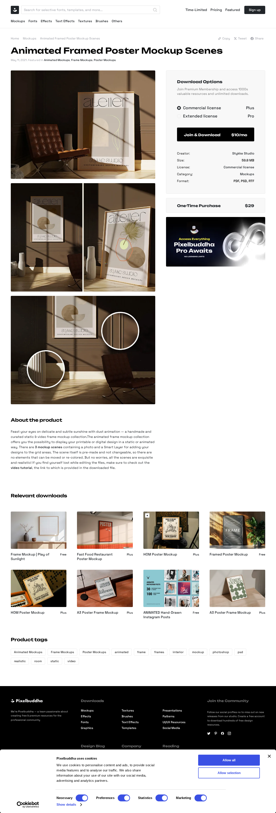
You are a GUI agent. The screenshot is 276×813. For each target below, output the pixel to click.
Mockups (18, 21)
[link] (147, 515)
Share (259, 38)
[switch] (124, 797)
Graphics (87, 728)
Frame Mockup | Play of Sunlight (30, 556)
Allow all (229, 760)
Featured (232, 10)
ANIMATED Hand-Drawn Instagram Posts (162, 614)
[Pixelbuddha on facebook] (222, 733)
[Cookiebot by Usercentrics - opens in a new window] (28, 804)
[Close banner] (269, 756)
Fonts (32, 21)
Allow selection (229, 773)
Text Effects (65, 21)
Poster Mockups (105, 60)
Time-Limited (196, 10)
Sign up (255, 10)
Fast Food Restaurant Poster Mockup (95, 556)
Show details (66, 804)
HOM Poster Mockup (160, 554)
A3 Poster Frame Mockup (97, 612)
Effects (46, 21)
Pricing (216, 10)
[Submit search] (155, 10)
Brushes (102, 21)
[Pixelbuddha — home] (15, 10)
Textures (85, 21)
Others (117, 21)
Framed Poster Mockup (229, 554)
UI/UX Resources (174, 722)
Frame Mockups (82, 60)
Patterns (168, 716)
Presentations (172, 710)
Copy (226, 38)
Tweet (242, 38)
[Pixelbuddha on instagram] (229, 733)
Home (15, 38)
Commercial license (239, 167)
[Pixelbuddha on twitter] (208, 733)
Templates (129, 728)
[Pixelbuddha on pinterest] (215, 733)
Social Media (171, 728)
